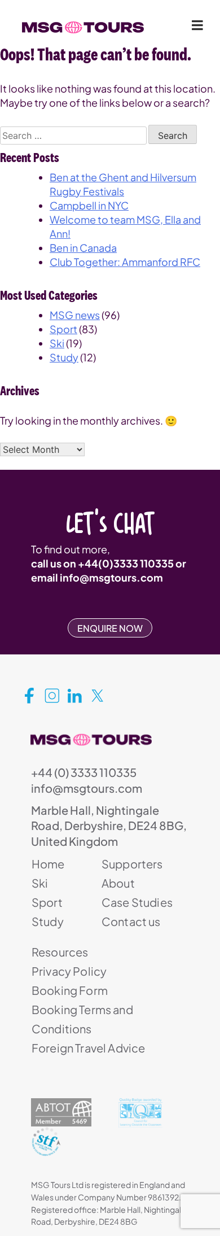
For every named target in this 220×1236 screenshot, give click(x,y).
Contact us (131, 921)
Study (64, 357)
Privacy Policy (69, 971)
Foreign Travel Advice (88, 1048)
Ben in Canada (83, 247)
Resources (60, 952)
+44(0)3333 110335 (126, 563)
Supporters (132, 864)
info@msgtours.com (111, 577)
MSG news (75, 314)
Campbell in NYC (89, 205)
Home (48, 864)
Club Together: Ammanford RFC (125, 261)
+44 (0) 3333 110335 (84, 772)
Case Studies (137, 902)
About (118, 883)
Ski (57, 343)
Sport (63, 328)
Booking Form (70, 990)
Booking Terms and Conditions (82, 1019)
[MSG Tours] (83, 28)
